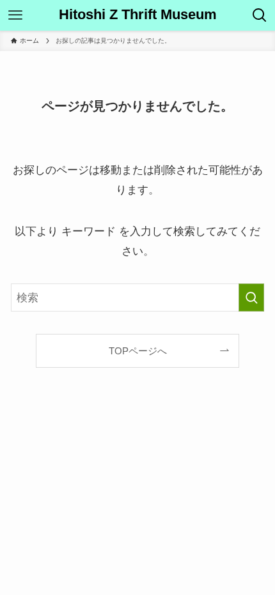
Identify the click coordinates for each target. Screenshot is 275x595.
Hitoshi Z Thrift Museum (138, 15)
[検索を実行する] (251, 297)
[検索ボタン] (259, 15)
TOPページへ (138, 350)
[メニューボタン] (15, 15)
